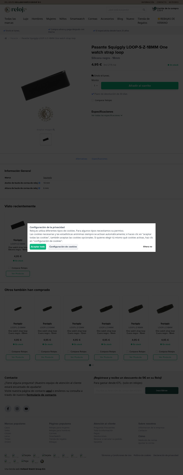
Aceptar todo (38, 246)
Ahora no (147, 246)
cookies (71, 230)
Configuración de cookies (63, 246)
